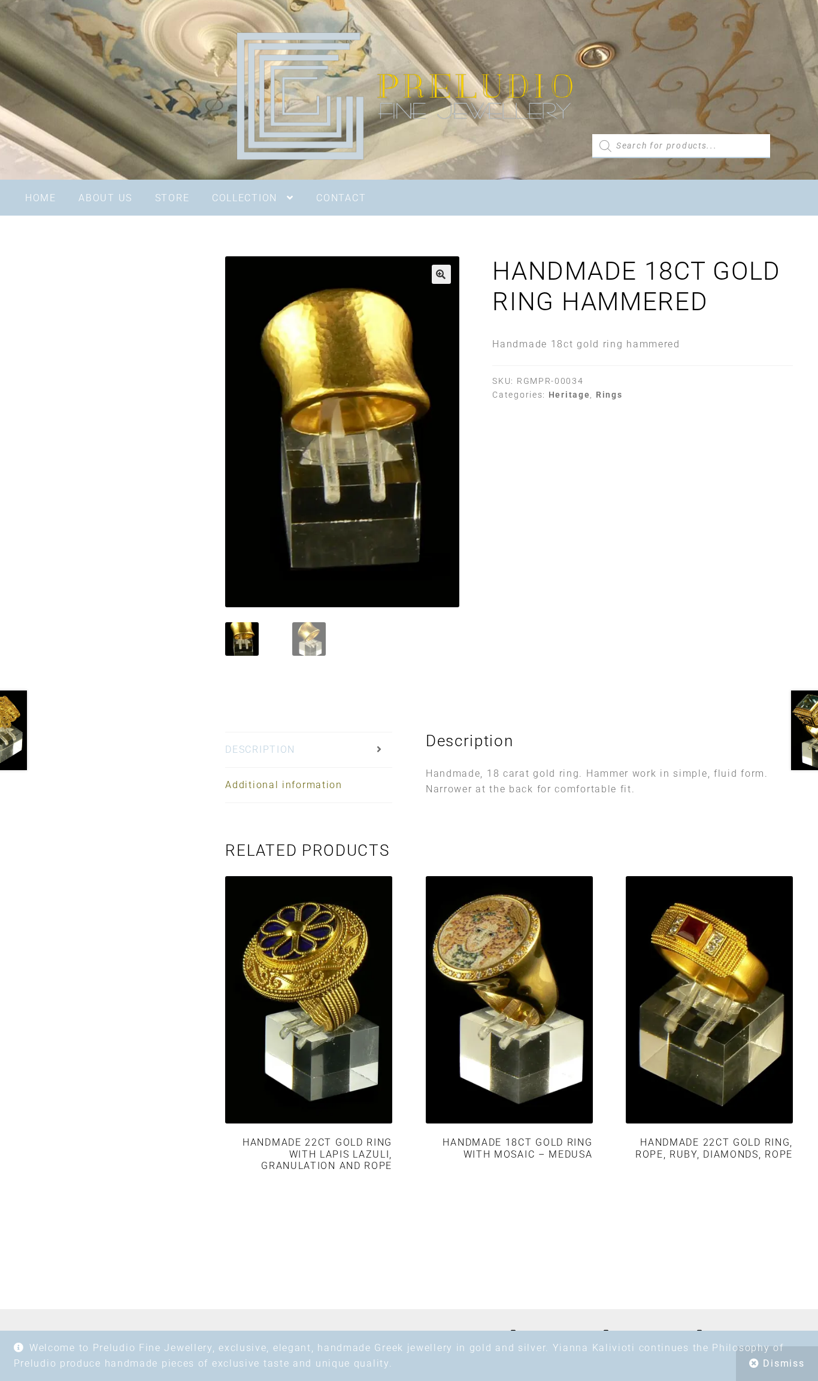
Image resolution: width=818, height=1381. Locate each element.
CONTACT (341, 198)
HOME (40, 198)
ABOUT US (105, 198)
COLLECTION (244, 198)
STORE (172, 198)
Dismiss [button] (783, 1363)
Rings (609, 394)
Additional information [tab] (283, 785)
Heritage (569, 394)
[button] (441, 274)
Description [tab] (260, 749)
